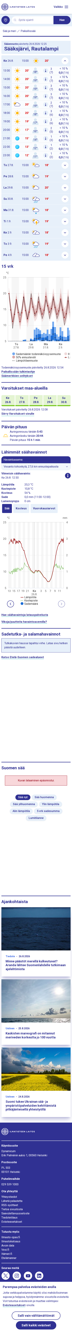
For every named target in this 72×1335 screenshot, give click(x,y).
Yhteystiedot (9, 1196)
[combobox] (34, 20)
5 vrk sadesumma (48, 811)
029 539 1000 (10, 1184)
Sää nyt (23, 797)
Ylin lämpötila (50, 804)
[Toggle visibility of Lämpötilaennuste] (25, 360)
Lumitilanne (36, 818)
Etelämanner (8, 1258)
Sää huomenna (44, 797)
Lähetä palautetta (11, 1201)
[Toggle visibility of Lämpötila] (28, 597)
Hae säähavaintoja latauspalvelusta (24, 615)
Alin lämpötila (21, 811)
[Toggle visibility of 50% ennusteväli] (24, 357)
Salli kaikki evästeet (36, 1325)
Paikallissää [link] (28, 31)
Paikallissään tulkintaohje (18, 371)
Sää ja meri (9, 31)
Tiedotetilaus (9, 1217)
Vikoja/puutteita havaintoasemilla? (24, 621)
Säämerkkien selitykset (17, 375)
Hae (62, 20)
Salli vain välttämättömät (36, 1315)
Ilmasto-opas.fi (10, 1237)
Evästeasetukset (11, 1221)
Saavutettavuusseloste (15, 1213)
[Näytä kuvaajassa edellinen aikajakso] (10, 603)
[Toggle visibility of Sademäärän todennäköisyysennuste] (36, 354)
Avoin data (7, 1245)
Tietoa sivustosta (12, 1209)
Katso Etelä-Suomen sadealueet (22, 657)
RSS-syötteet (9, 1205)
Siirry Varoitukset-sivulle (17, 413)
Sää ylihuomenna (24, 804)
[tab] (7, 508)
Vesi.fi (5, 1249)
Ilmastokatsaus (10, 1241)
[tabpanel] (36, 560)
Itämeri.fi (6, 1253)
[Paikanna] (5, 20)
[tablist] (36, 508)
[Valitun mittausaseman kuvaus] (68, 475)
